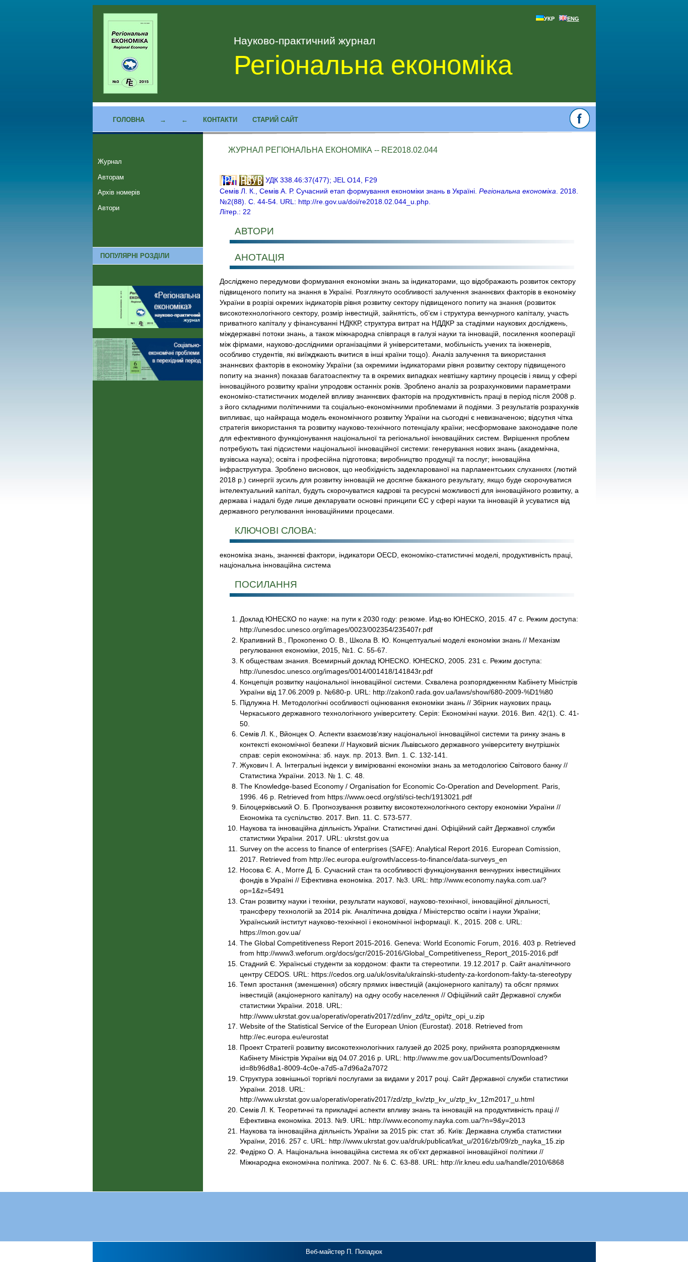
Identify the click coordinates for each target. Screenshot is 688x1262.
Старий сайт (275, 119)
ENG (573, 19)
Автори (108, 208)
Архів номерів (119, 192)
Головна (129, 119)
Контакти (220, 119)
